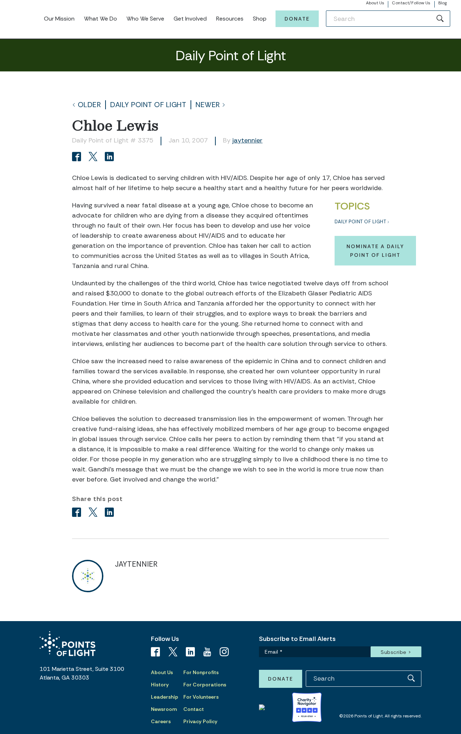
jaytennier (247, 140)
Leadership (164, 697)
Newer (208, 104)
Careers (161, 721)
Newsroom (164, 709)
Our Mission (59, 18)
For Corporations (204, 684)
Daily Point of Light (148, 104)
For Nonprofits (201, 672)
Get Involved (190, 18)
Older (89, 104)
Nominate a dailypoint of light (375, 250)
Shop (260, 18)
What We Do (100, 18)
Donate (297, 19)
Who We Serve (145, 18)
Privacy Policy (200, 721)
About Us (375, 3)
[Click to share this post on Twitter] (94, 157)
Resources (229, 18)
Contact (193, 709)
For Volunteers (201, 697)
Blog (442, 3)
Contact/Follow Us (411, 3)
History (160, 684)
